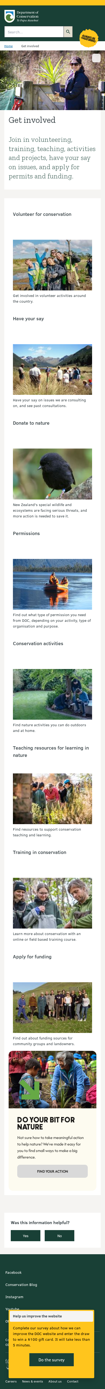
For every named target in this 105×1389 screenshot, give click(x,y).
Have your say (28, 318)
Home (8, 46)
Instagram (14, 1296)
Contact (72, 1381)
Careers (11, 1381)
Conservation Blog (21, 1284)
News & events (32, 1381)
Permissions (26, 533)
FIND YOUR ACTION (52, 1171)
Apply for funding (32, 956)
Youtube (12, 1308)
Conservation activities (38, 643)
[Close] (89, 1316)
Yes (26, 1235)
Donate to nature (31, 423)
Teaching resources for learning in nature (51, 751)
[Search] (68, 31)
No (59, 1235)
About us (55, 1381)
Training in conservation (39, 852)
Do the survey (51, 1359)
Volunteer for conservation (42, 214)
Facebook (13, 1272)
